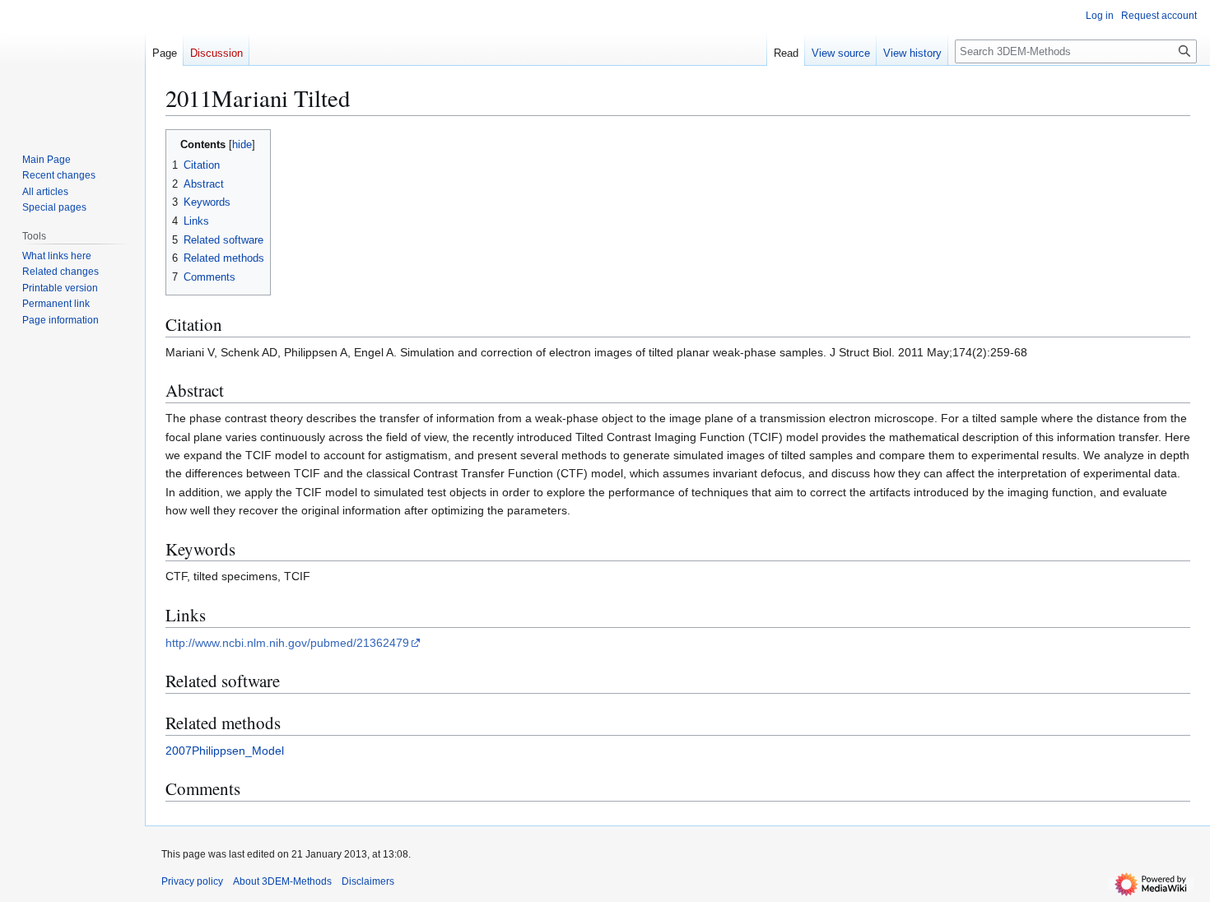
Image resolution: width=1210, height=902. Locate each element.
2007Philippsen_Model (224, 750)
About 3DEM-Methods (282, 881)
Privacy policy (192, 881)
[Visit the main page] (72, 66)
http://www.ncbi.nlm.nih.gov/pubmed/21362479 (287, 642)
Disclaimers (368, 881)
